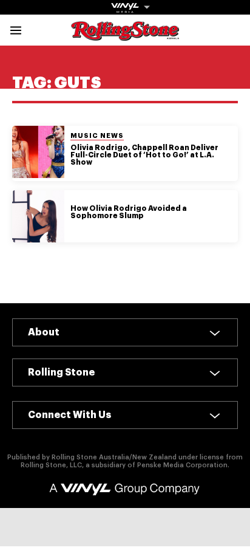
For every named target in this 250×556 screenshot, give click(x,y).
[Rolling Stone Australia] (125, 35)
